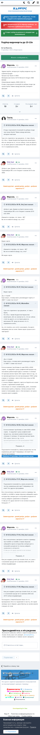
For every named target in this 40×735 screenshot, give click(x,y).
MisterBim (25, 303)
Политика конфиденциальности (22, 714)
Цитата (17, 96)
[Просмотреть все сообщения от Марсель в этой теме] (3, 95)
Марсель (9, 48)
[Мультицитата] (8, 95)
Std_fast (24, 204)
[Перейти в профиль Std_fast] (4, 163)
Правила (33, 727)
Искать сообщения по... (20, 58)
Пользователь (20, 699)
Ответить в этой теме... (14, 645)
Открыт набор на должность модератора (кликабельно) (19, 33)
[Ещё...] (36, 66)
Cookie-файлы (27, 716)
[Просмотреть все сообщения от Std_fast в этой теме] (3, 179)
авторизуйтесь (29, 635)
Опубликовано (17, 67)
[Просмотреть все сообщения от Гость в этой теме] (3, 154)
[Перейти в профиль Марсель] (4, 66)
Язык (6, 714)
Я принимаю (11, 732)
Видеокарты (18, 50)
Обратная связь (14, 716)
